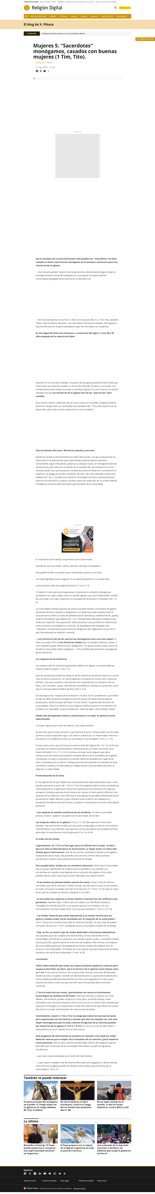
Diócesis (94, 16)
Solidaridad (122, 16)
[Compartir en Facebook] (37, 71)
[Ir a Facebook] (25, 1173)
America (74, 16)
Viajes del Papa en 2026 (47, 2)
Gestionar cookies (79, 1188)
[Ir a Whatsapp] (55, 1173)
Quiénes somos (30, 1181)
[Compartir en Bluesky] (44, 71)
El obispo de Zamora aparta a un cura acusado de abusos (63, 34)
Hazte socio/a (125, 8)
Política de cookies (86, 1181)
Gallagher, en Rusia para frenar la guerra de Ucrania (75, 2)
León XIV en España (38, 16)
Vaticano (63, 16)
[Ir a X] (30, 1173)
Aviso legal (64, 1181)
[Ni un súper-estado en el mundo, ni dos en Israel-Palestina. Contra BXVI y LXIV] (114, 1090)
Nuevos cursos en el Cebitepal (105, 2)
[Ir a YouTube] (45, 1173)
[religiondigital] (31, 1188)
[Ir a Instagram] (35, 1173)
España (53, 16)
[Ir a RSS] (65, 1173)
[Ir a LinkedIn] (40, 1173)
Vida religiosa (107, 16)
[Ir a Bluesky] (50, 1173)
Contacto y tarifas (49, 1181)
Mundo (84, 16)
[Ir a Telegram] (60, 1173)
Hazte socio (102, 1181)
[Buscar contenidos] (115, 7)
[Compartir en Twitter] (41, 71)
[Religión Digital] (43, 8)
